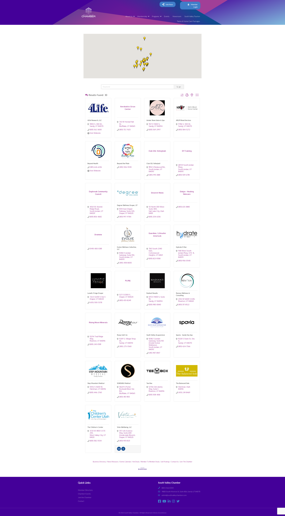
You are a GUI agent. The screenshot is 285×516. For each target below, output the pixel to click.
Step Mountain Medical (96, 383)
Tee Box (149, 383)
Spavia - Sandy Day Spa (184, 335)
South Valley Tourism (192, 16)
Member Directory (85, 490)
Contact (81, 501)
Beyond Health (93, 164)
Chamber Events (84, 494)
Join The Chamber (186, 462)
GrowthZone (162, 513)
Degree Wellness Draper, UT (127, 205)
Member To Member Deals (150, 462)
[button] (138, 48)
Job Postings (165, 462)
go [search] (180, 87)
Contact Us (175, 462)
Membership (142, 16)
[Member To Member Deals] (119, 450)
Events (166, 16)
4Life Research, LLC (95, 120)
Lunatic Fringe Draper (95, 293)
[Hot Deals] (123, 450)
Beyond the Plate (123, 164)
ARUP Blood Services (183, 120)
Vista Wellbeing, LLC (124, 427)
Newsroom (177, 16)
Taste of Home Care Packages (188, 21)
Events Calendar (125, 462)
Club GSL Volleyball (153, 164)
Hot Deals (135, 462)
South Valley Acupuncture (156, 335)
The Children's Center (95, 427)
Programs (155, 16)
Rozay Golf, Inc (122, 335)
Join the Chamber (84, 497)
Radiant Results (152, 293)
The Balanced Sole (182, 383)
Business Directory (99, 462)
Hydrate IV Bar (181, 247)
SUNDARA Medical (123, 383)
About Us (128, 16)
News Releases (112, 462)
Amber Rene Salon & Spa (156, 120)
